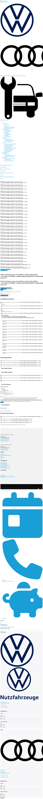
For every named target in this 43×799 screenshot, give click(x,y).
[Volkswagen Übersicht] (17, 36)
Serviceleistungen (3, 464)
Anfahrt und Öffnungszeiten (10, 158)
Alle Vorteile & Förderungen (10, 155)
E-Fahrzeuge (7, 133)
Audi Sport (7, 126)
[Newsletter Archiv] (4, 119)
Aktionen (4, 137)
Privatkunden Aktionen (9, 139)
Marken (4, 122)
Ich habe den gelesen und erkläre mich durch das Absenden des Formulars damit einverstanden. (21, 397)
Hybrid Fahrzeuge (8, 134)
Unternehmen (5, 157)
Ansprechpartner (8, 159)
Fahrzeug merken (3, 288)
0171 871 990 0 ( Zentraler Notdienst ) (7, 627)
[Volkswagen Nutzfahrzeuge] (14, 75)
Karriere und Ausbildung (9, 160)
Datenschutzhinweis (10, 397)
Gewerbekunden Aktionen (9, 140)
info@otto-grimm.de (4, 440)
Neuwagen (7, 132)
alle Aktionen (7, 138)
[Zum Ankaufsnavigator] (5, 410)
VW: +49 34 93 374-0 (4, 438)
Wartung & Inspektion (9, 144)
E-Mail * (1, 392)
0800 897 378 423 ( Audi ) (5, 628)
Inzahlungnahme (8, 136)
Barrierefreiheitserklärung (9, 476)
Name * (1, 391)
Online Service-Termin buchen (10, 143)
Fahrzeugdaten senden (4, 295)
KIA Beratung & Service (9, 128)
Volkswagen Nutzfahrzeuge (10, 127)
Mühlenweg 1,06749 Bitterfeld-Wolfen (5, 772)
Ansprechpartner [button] (5, 404)
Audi (5, 125)
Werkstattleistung (8, 147)
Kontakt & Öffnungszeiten (5, 467)
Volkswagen (7, 123)
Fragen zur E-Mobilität (9, 156)
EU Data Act (2, 477)
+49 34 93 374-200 (4, 448)
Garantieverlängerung (9, 149)
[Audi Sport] (4, 75)
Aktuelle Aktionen (3, 463)
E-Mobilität (5, 153)
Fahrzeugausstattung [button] (6, 368)
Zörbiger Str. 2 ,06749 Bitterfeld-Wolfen (5, 703)
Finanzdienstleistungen (9, 146)
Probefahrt (7, 135)
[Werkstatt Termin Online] (21, 118)
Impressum (2, 476)
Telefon (2, 393)
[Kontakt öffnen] (3, 0)
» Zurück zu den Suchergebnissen (5, 269)
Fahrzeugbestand (6, 129)
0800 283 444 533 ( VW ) (5, 627)
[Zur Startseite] (4, 1)
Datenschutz (2, 475)
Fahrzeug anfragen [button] (6, 384)
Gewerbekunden (6, 152)
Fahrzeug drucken (8, 287)
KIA (1, 458)
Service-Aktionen (8, 141)
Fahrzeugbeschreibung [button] (6, 372)
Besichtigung (4, 389)
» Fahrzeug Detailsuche (3, 270)
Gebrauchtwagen (8, 131)
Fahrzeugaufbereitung (9, 150)
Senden (2, 402)
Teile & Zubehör (8, 151)
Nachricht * (2, 396)
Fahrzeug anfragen (3, 287)
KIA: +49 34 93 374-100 (5, 439)
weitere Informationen (5, 390)
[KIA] (23, 75)
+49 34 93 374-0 (3, 705)
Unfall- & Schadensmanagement (11, 148)
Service (4, 142)
